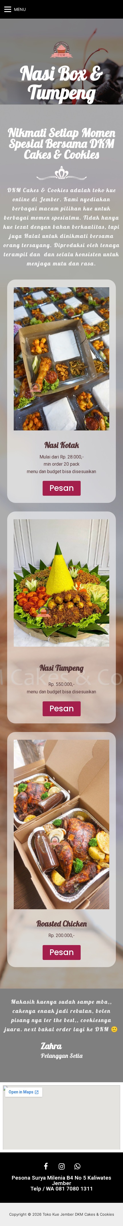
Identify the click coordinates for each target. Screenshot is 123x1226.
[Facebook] (46, 1167)
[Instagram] (61, 1167)
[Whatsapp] (77, 1167)
